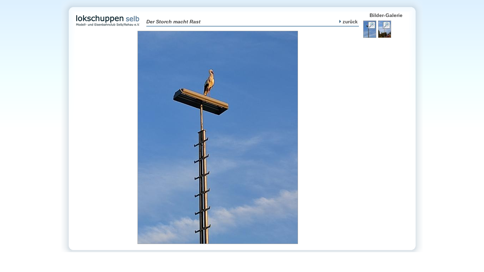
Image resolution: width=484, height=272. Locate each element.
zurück (350, 21)
